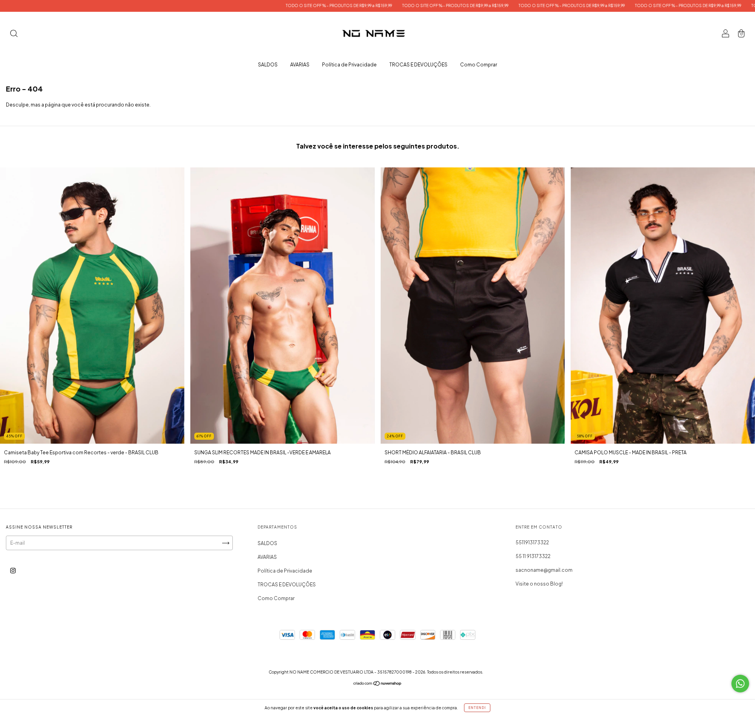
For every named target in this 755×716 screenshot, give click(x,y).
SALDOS (268, 65)
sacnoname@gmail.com (544, 570)
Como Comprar (478, 65)
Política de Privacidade (349, 65)
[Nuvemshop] (377, 684)
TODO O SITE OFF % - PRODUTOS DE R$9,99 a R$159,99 (275, 5)
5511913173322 (532, 542)
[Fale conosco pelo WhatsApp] (740, 683)
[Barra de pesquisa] (14, 34)
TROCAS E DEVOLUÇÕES (418, 65)
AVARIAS (299, 65)
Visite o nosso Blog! (539, 584)
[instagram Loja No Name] (13, 571)
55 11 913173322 (533, 556)
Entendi (477, 708)
